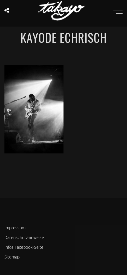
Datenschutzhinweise (24, 237)
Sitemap (11, 257)
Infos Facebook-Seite (23, 247)
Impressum (14, 227)
